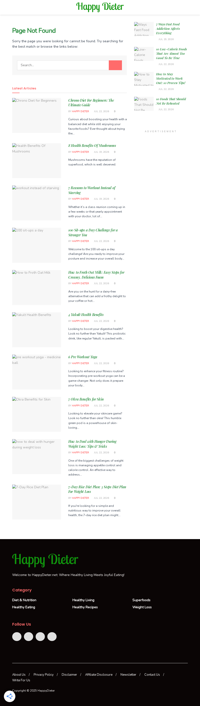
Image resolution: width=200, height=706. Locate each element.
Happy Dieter (80, 111)
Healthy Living (83, 600)
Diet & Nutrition (24, 600)
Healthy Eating (23, 607)
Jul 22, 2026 (101, 111)
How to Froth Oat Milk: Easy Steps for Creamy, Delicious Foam (96, 275)
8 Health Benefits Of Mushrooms (92, 145)
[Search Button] (115, 65)
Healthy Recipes (85, 607)
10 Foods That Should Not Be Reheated (171, 101)
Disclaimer (69, 675)
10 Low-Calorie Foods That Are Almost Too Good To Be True (171, 53)
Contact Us (152, 675)
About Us (19, 675)
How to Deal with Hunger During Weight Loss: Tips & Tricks (92, 444)
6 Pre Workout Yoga (82, 357)
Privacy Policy (44, 675)
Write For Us (21, 680)
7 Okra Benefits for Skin (85, 399)
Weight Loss (142, 607)
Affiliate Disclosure (98, 675)
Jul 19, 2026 (101, 152)
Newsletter (128, 675)
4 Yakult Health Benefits (85, 314)
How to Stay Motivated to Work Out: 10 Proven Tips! (170, 78)
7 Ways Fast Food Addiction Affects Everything (168, 28)
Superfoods (141, 600)
